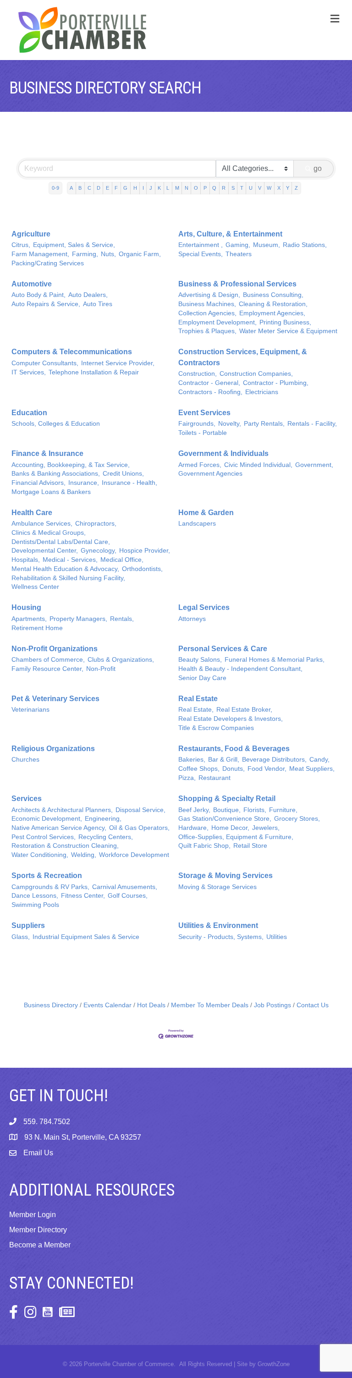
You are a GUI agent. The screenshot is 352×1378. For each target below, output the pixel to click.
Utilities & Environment (218, 925)
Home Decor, (230, 827)
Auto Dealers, (88, 294)
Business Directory (51, 1005)
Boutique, (227, 810)
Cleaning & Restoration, (273, 304)
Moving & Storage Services (217, 887)
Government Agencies (210, 473)
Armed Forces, (199, 464)
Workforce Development (134, 854)
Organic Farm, (140, 254)
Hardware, (193, 827)
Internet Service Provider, (117, 363)
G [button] (125, 188)
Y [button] (287, 188)
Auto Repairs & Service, (45, 304)
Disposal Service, (140, 810)
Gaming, (238, 245)
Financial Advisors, (38, 482)
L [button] (167, 188)
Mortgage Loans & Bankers (51, 492)
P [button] (205, 188)
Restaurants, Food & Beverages (234, 748)
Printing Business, (285, 322)
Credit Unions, (123, 473)
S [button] (233, 188)
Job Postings (272, 1005)
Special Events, (200, 254)
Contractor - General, (209, 382)
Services (26, 798)
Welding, (83, 854)
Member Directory (38, 1230)
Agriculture (30, 234)
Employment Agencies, (272, 313)
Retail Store (250, 845)
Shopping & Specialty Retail (226, 798)
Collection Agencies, (207, 313)
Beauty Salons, (200, 659)
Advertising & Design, (209, 294)
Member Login (32, 1215)
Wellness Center (35, 586)
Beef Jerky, (194, 810)
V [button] (259, 188)
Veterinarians (30, 709)
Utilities (276, 936)
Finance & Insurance (47, 453)
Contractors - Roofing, (210, 392)
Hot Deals (151, 1005)
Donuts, (233, 768)
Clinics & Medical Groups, (48, 532)
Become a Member (40, 1245)
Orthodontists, (142, 568)
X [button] (278, 188)
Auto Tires (97, 304)
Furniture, (283, 810)
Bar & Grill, (223, 759)
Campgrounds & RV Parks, (50, 887)
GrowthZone (274, 1364)
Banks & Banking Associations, (55, 473)
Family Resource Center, (47, 668)
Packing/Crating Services (47, 263)
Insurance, (83, 482)
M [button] (177, 188)
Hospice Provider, (144, 550)
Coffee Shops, (199, 768)
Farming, (85, 254)
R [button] (224, 188)
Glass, (20, 936)
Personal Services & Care (222, 649)
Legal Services (204, 607)
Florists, (254, 810)
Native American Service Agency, (58, 827)
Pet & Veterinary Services (55, 699)
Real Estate (198, 699)
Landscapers (197, 523)
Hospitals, (25, 559)
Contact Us (313, 1005)
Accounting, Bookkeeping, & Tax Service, (70, 464)
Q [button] (214, 188)
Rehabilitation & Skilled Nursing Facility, (68, 578)
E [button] (107, 188)
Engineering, (103, 818)
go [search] (318, 168)
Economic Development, (46, 818)
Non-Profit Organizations (54, 649)
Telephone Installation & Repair (94, 372)
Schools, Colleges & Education (55, 423)
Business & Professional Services (237, 284)
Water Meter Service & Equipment (288, 331)
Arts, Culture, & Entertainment (230, 234)
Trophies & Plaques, (207, 331)
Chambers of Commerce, (48, 659)
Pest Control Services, (43, 837)
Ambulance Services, (41, 523)
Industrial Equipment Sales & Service (86, 936)
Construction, (197, 373)
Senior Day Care (202, 678)
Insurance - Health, (129, 482)
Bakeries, (191, 759)
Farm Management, (40, 254)
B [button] (80, 188)
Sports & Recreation (46, 875)
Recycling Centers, (105, 837)
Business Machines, (207, 304)
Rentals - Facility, (312, 423)
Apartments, (29, 618)
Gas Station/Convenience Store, (224, 818)
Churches (25, 759)
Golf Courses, (128, 895)
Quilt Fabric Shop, (204, 845)
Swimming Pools (35, 904)
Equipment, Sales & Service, (74, 245)
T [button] (241, 188)
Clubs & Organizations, (121, 659)
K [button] (159, 188)
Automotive (31, 284)
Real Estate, (196, 709)
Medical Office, (121, 559)
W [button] (269, 188)
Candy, (319, 759)
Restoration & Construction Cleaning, (65, 845)
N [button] (186, 188)
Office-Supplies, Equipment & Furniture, (235, 837)
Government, (314, 464)
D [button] (98, 188)
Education (29, 413)
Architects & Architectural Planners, (62, 810)
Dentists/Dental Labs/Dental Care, (60, 541)
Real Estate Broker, (244, 709)
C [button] (89, 188)
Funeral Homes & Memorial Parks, (274, 659)
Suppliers (28, 925)
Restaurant (214, 777)
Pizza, (187, 777)
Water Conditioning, (39, 854)
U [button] (251, 188)
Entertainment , (200, 245)
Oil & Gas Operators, (139, 827)
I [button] (143, 188)
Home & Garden (206, 512)
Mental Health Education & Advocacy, (65, 568)
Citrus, (20, 245)
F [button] (116, 188)
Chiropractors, (95, 523)
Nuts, (108, 254)
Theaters (239, 254)
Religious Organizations (53, 748)
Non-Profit (101, 668)
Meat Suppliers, (312, 768)
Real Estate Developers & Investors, (230, 718)
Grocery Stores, (297, 818)
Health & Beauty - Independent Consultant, (240, 668)
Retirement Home (37, 628)
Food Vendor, (267, 768)
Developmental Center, (44, 550)
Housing (26, 607)
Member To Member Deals (209, 1005)
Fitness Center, (83, 895)
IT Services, (28, 372)
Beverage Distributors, (274, 759)
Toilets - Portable (202, 432)
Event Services (204, 413)
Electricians (261, 392)
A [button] (71, 188)
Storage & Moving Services (225, 875)
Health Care (31, 512)
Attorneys (192, 618)
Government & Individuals (223, 453)
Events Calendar (107, 1005)
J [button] (150, 188)
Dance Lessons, (34, 895)
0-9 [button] (55, 188)
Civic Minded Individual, (258, 464)
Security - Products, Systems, (221, 936)
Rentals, (122, 618)
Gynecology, (98, 550)
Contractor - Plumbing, (275, 382)
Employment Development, (217, 322)
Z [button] (296, 188)
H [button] (135, 188)
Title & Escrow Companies (216, 728)
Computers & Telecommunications (71, 352)
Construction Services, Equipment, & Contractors (242, 357)
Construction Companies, (256, 373)
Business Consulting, (273, 294)
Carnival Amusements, (124, 887)
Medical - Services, (70, 559)
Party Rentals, (264, 423)
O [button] (196, 188)
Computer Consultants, (44, 363)
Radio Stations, (305, 245)
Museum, (266, 245)
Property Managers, (78, 618)
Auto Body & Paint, (38, 294)
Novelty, (229, 423)
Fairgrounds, (196, 423)
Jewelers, (266, 827)
